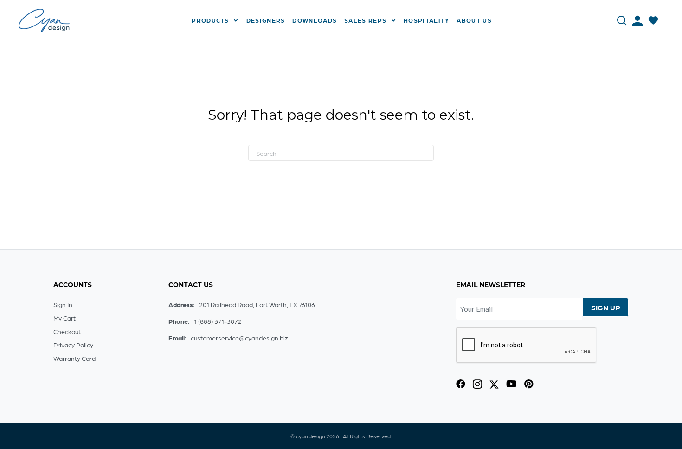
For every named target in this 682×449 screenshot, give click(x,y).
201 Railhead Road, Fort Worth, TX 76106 (257, 304)
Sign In (62, 304)
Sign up (605, 307)
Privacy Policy (73, 344)
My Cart (64, 317)
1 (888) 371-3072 (217, 321)
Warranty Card (74, 358)
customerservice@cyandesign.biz (239, 337)
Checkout (67, 331)
